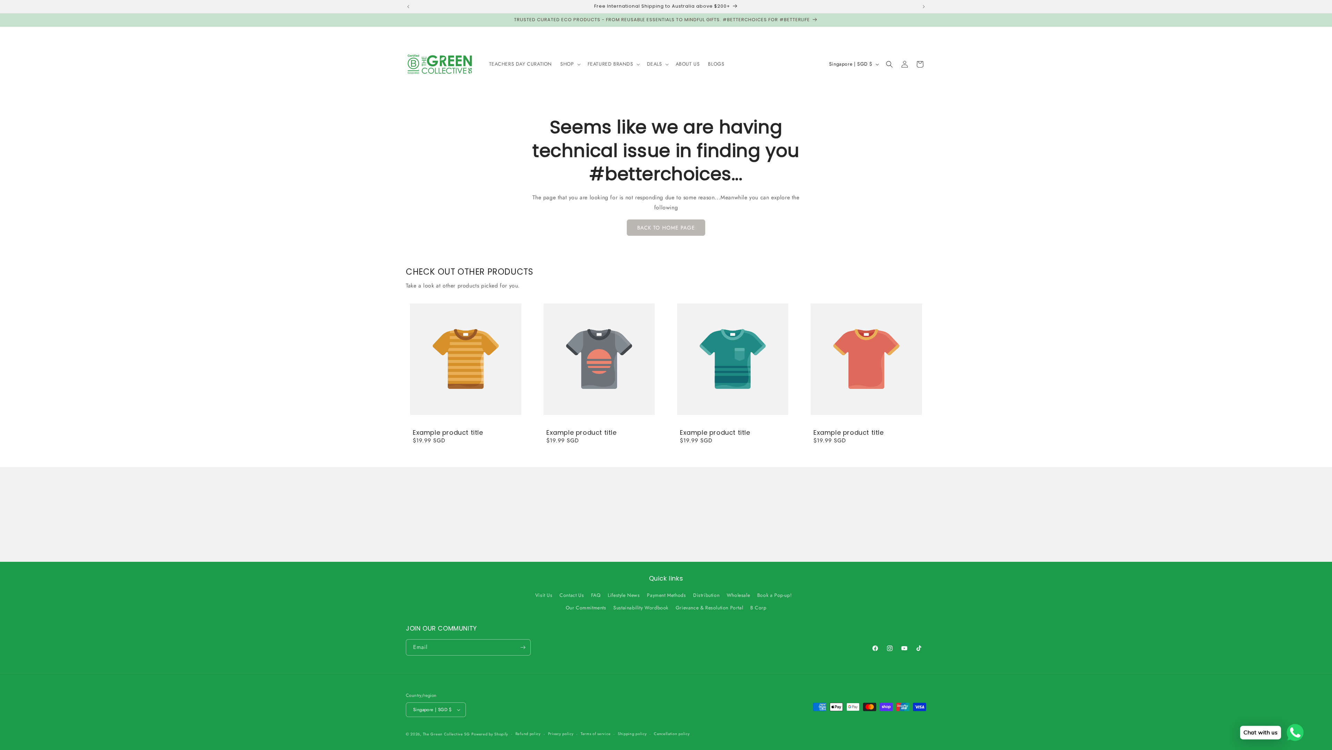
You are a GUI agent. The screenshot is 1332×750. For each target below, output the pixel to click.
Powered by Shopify (489, 734)
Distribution (706, 595)
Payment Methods (666, 595)
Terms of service (595, 733)
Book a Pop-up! (774, 595)
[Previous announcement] (408, 6)
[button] (569, 64)
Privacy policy (561, 733)
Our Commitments (586, 607)
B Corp (758, 607)
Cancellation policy (672, 733)
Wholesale (738, 595)
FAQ (596, 595)
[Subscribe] (522, 647)
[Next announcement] (923, 6)
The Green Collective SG (446, 734)
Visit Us (544, 595)
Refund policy (528, 733)
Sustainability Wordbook (640, 607)
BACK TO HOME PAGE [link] (666, 228)
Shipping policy (632, 733)
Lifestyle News (624, 595)
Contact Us (572, 595)
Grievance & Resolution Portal (709, 607)
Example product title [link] (448, 432)
